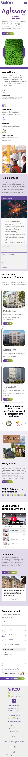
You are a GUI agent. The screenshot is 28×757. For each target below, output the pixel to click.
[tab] (14, 530)
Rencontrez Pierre (13, 547)
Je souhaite (5, 647)
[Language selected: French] (14, 747)
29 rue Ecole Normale (14, 708)
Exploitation (5, 123)
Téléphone (5, 637)
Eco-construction (7, 109)
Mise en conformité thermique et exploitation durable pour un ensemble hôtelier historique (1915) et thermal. (14, 593)
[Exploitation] (4, 119)
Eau (3, 259)
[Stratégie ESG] (4, 91)
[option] (15, 747)
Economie (4, 267)
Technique (5, 263)
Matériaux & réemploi (8, 254)
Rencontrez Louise (13, 534)
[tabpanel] (14, 519)
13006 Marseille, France (14, 721)
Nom (3, 621)
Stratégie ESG (6, 95)
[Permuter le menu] (25, 2)
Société (4, 642)
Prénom (4, 626)
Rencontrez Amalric (14, 530)
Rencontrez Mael (13, 539)
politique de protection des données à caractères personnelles (13, 669)
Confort (4, 250)
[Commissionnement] (4, 131)
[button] (3, 424)
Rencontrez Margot (14, 543)
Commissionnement (7, 135)
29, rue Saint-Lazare (14, 729)
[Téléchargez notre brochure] (14, 751)
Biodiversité (5, 246)
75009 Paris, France (14, 731)
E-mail (4, 632)
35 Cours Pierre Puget (14, 719)
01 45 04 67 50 (15, 693)
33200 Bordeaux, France (14, 711)
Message (4, 652)
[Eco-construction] (4, 105)
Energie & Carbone (7, 198)
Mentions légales (5, 740)
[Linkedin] (14, 701)
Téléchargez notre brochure (14, 755)
